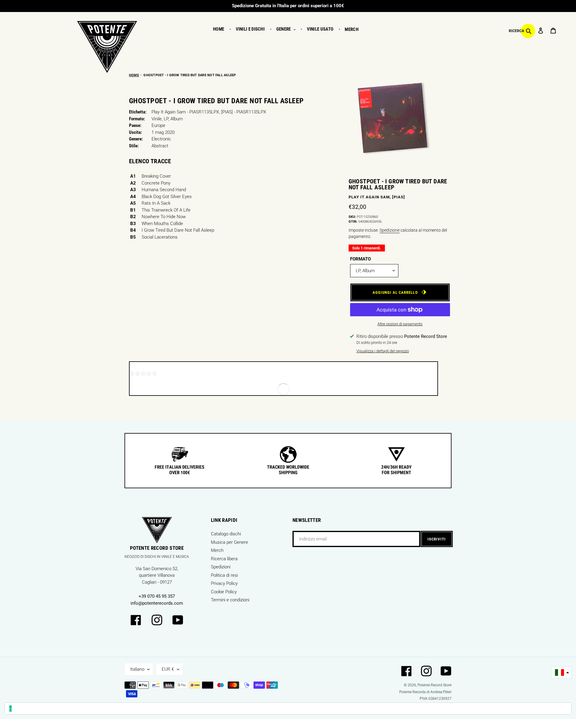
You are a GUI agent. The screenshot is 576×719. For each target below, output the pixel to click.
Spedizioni (220, 567)
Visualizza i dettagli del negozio (382, 351)
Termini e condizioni (230, 600)
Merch (217, 550)
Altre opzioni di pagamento (399, 324)
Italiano (137, 669)
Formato (360, 259)
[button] (561, 672)
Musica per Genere (229, 542)
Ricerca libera (224, 558)
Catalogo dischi (226, 534)
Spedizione (390, 230)
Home (134, 75)
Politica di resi (224, 575)
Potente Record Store (435, 685)
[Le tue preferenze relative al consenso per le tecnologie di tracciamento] (288, 708)
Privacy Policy (224, 583)
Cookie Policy (224, 591)
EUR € (168, 669)
